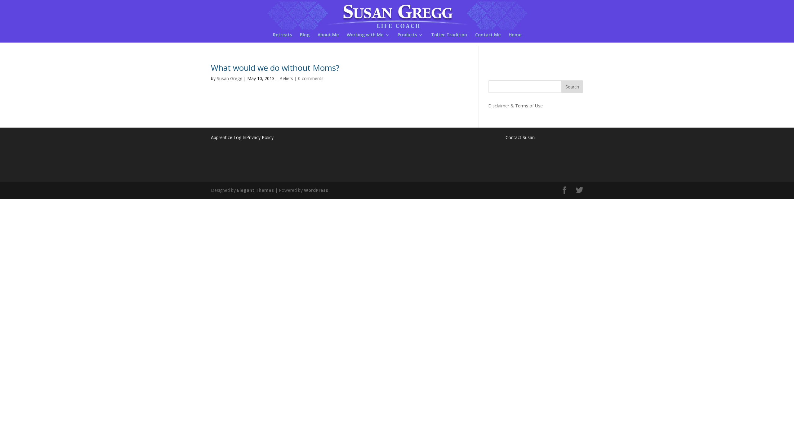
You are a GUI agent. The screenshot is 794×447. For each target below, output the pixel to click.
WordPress (316, 190)
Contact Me (488, 35)
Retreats (282, 35)
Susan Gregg (229, 78)
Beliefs (286, 78)
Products (407, 35)
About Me (328, 35)
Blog (305, 35)
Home (515, 35)
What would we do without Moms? (275, 67)
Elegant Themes (255, 190)
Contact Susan (520, 137)
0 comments (310, 78)
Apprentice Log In (228, 137)
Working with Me (365, 35)
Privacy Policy (260, 137)
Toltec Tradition (449, 35)
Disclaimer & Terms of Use (515, 106)
